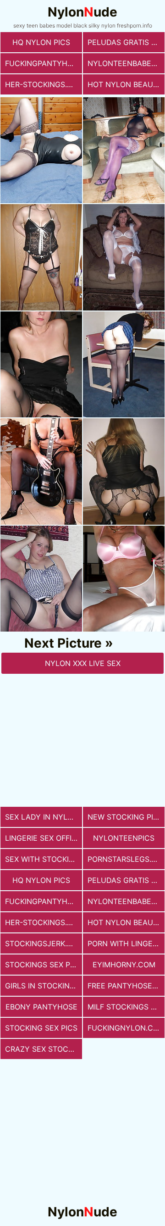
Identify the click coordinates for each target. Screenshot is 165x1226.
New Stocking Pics (125, 816)
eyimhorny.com (124, 964)
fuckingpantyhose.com (43, 63)
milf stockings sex (126, 1006)
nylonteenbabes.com (126, 63)
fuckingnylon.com (126, 1027)
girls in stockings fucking (43, 985)
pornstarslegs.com (126, 859)
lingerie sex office (43, 838)
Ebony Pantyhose (41, 1006)
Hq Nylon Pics (41, 42)
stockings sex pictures (43, 964)
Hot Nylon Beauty (125, 84)
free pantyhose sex (126, 985)
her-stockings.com (43, 84)
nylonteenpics (123, 838)
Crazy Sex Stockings (43, 1049)
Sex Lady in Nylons (43, 816)
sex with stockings (43, 859)
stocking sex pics (41, 1027)
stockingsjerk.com (43, 943)
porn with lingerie (126, 943)
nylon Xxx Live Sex (83, 663)
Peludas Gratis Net (126, 42)
